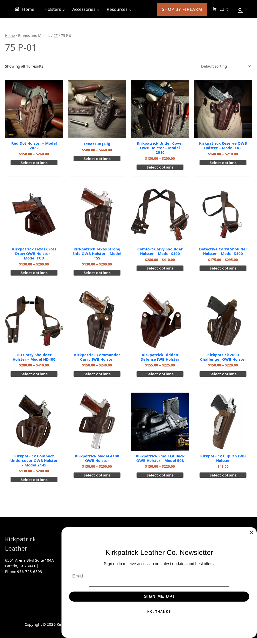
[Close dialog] (251, 532)
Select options (34, 162)
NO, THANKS (159, 611)
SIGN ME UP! (159, 596)
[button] (240, 10)
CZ (55, 35)
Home (10, 35)
